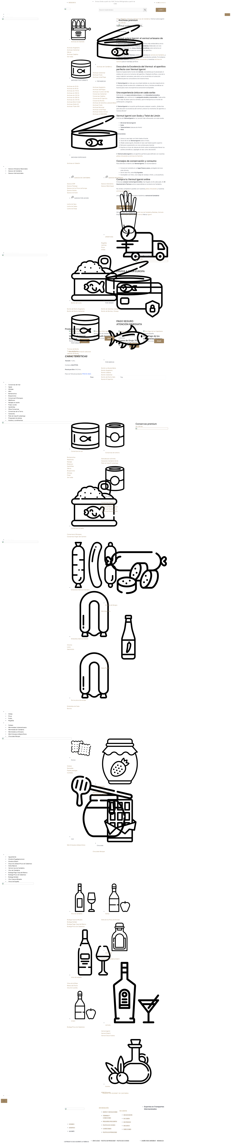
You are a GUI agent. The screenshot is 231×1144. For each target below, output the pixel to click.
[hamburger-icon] (227, 14)
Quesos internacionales (15, 173)
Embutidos (10, 539)
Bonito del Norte (12, 253)
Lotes (8, 1095)
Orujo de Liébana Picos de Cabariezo (20, 864)
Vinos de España (13, 881)
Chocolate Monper (14, 736)
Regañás (11, 720)
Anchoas (9, 16)
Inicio (8, 14)
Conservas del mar (14, 385)
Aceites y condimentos (15, 420)
